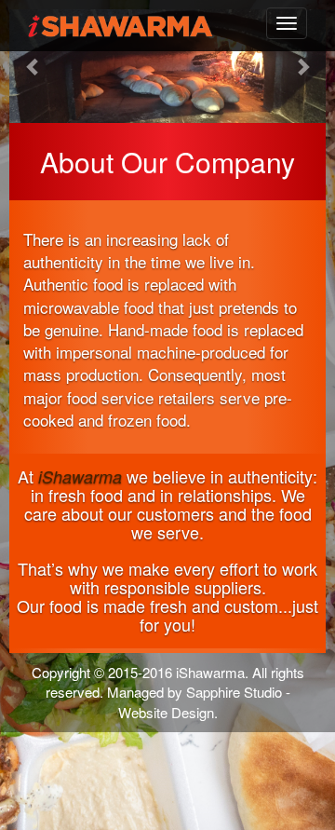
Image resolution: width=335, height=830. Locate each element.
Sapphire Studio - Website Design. (204, 701)
